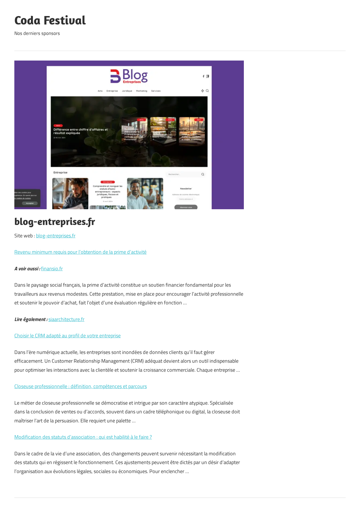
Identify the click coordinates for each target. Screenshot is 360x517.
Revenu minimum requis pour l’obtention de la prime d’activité (80, 252)
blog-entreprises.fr (55, 235)
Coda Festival (50, 20)
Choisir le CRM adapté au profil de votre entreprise (67, 335)
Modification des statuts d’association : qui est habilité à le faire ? (83, 437)
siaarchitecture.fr (66, 319)
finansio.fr (52, 268)
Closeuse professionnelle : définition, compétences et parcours (80, 386)
